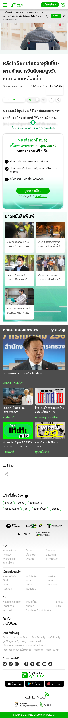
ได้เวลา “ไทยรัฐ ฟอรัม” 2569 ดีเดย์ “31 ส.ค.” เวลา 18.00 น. (17, 445)
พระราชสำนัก (9, 550)
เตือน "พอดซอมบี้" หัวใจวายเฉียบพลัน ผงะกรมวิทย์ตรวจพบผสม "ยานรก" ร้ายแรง (19, 311)
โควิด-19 (9, 503)
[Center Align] (64, 16)
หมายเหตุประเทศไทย (46, 417)
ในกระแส (50, 550)
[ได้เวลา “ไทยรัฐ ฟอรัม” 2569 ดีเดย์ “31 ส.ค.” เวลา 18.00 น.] (18, 430)
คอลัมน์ (52, 576)
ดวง (28, 580)
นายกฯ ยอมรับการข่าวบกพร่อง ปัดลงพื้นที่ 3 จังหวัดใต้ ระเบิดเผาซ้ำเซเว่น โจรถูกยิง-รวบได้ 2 (50, 244)
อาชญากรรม (9, 559)
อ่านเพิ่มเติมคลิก (23, 16)
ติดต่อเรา (38, 649)
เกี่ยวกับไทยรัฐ (38, 637)
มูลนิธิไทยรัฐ (54, 637)
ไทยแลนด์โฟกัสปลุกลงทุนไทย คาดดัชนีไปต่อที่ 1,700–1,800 (49, 410)
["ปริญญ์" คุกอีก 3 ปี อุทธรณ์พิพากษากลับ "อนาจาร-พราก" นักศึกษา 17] (19, 263)
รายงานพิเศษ (9, 576)
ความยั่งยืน (8, 563)
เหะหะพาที (8, 451)
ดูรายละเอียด (33, 190)
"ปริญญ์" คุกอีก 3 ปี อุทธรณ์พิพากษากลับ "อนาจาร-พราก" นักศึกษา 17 (17, 277)
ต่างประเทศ (51, 554)
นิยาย (5, 584)
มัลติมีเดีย (31, 588)
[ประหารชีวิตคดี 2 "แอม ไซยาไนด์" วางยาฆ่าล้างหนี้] (19, 230)
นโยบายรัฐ (31, 554)
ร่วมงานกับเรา (21, 637)
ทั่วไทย (45, 86)
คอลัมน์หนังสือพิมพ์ (20, 330)
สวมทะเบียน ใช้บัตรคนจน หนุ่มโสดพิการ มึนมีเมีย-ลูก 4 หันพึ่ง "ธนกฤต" (50, 277)
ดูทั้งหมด (56, 330)
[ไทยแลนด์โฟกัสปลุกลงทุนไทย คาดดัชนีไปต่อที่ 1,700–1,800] (50, 395)
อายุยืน (21, 503)
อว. (26, 509)
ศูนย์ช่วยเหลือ (36, 641)
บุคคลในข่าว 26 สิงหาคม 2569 (47, 444)
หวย (50, 580)
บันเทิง (6, 580)
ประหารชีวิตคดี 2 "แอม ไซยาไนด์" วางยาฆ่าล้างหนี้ (18, 244)
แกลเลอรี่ (7, 610)
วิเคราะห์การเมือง (13, 382)
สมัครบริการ (50, 4)
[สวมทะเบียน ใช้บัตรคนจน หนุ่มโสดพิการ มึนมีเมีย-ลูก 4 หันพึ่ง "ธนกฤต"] (50, 263)
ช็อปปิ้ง (7, 619)
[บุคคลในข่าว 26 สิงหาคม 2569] (50, 430)
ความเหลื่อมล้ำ (40, 509)
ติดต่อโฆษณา (52, 649)
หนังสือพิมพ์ (34, 86)
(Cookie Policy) (10, 19)
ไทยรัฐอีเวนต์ (10, 623)
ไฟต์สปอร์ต (8, 606)
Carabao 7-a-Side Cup (39, 610)
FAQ (24, 641)
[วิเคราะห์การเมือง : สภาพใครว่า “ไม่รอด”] (34, 352)
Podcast (53, 584)
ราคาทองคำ (52, 559)
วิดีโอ (29, 584)
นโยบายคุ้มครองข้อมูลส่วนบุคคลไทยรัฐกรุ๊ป (24, 645)
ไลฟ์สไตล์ (7, 588)
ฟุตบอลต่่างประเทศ (12, 602)
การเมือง (7, 554)
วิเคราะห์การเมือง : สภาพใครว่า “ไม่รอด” (23, 373)
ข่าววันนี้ (55, 509)
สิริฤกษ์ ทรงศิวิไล (12, 509)
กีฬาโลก (30, 606)
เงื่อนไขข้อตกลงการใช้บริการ (17, 649)
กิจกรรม (7, 637)
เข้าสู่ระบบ (41, 196)
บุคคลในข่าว (42, 451)
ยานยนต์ (30, 559)
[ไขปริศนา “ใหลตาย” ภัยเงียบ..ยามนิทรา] (18, 395)
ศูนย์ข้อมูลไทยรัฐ (11, 641)
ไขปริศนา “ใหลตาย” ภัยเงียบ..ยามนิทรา (14, 410)
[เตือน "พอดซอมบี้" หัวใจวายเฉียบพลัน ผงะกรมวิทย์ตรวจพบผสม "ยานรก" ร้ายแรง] (19, 296)
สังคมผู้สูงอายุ (36, 503)
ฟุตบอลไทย (31, 602)
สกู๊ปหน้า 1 (9, 417)
